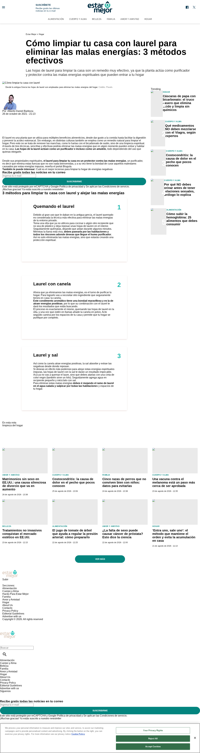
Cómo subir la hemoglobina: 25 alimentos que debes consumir (181, 219)
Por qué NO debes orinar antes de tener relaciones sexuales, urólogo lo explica (179, 189)
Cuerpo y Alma (78, 19)
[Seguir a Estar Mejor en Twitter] (194, 7)
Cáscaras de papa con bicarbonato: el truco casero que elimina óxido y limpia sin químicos (179, 103)
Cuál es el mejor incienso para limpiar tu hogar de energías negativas (74, 169)
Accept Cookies (153, 746)
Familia (111, 19)
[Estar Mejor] (100, 7)
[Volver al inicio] (8, 632)
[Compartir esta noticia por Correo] (28, 116)
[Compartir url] (5, 132)
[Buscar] (4, 654)
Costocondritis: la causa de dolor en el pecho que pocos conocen (181, 160)
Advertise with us (11, 616)
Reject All (153, 738)
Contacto (7, 608)
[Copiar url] (9, 125)
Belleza (97, 19)
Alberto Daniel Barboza (20, 111)
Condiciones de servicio (115, 186)
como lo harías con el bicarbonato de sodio (85, 143)
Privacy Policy (10, 610)
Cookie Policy (78, 734)
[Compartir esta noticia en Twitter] (21, 116)
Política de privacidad (71, 186)
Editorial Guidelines (13, 613)
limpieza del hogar (12, 425)
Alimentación (56, 19)
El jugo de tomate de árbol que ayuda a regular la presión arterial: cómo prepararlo (75, 534)
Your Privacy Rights (153, 730)
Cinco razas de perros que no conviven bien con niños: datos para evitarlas (124, 482)
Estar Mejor (31, 34)
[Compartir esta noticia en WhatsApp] (6, 116)
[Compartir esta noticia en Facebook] (14, 116)
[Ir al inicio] (100, 574)
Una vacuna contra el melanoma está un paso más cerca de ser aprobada (173, 482)
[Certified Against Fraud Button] (13, 622)
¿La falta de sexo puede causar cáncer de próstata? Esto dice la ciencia (122, 534)
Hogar (148, 19)
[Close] (195, 737)
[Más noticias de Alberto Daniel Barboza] (9, 96)
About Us (7, 605)
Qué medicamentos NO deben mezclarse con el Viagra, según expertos (180, 131)
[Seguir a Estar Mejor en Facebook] (187, 7)
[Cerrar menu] (3, 642)
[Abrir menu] (3, 7)
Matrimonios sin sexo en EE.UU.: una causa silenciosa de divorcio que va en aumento (24, 484)
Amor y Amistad (129, 19)
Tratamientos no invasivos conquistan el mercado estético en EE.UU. (22, 534)
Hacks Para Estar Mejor (15, 594)
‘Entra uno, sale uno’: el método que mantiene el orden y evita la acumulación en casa (173, 535)
